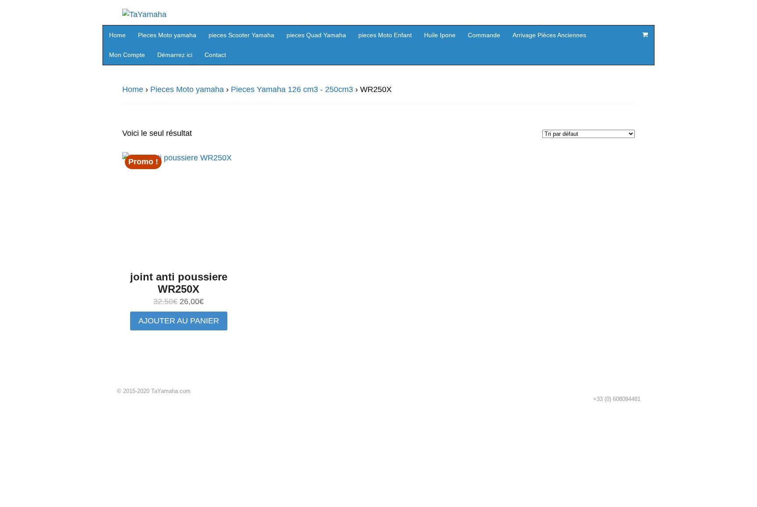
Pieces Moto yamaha (167, 35)
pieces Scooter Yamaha (241, 35)
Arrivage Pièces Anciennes (549, 35)
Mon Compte (127, 54)
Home (117, 35)
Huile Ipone (440, 35)
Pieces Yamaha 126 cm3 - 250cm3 (292, 89)
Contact (215, 54)
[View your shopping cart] (645, 34)
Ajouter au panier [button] (178, 320)
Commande (484, 35)
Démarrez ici (174, 54)
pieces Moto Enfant (385, 35)
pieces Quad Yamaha (316, 35)
